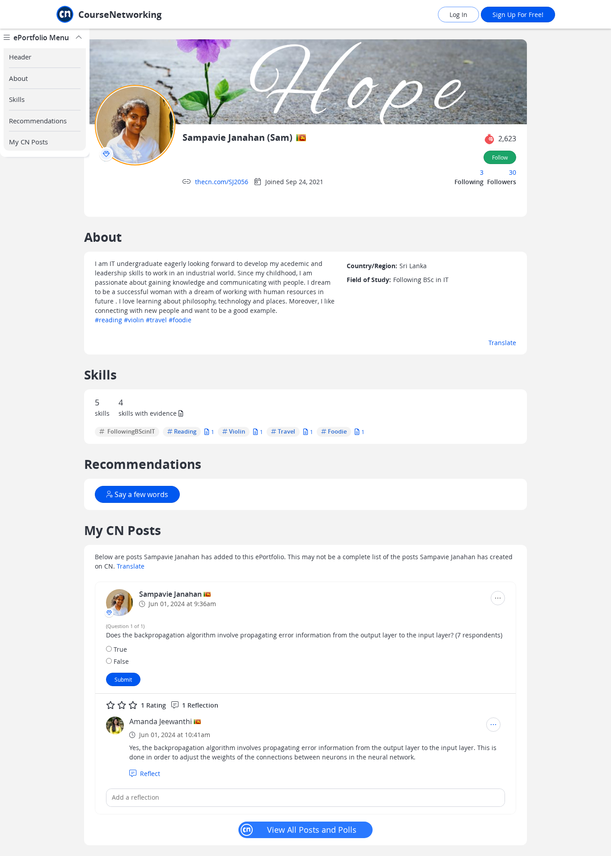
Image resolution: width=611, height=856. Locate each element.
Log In (458, 14)
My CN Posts (28, 141)
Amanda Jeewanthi (160, 721)
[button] (489, 139)
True (120, 649)
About (18, 78)
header (20, 56)
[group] (44, 442)
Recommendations (38, 120)
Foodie (337, 431)
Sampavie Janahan (171, 594)
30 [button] (512, 172)
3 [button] (482, 172)
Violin (237, 431)
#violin (134, 320)
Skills (17, 99)
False (121, 661)
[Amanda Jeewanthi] (115, 725)
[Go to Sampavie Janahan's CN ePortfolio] (119, 602)
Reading (185, 431)
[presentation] (106, 154)
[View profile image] (135, 124)
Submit (123, 679)
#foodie (180, 320)
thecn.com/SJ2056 (221, 181)
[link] (129, 14)
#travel (156, 320)
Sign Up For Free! (517, 14)
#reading (108, 320)
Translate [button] (502, 342)
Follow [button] (500, 157)
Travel (286, 431)
